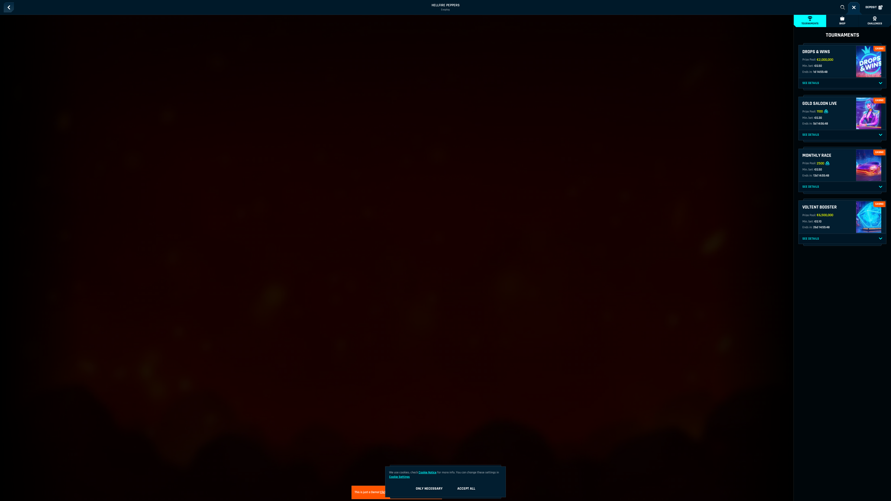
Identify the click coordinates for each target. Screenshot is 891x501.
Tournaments (809, 23)
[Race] (854, 7)
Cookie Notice (427, 472)
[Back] (9, 7)
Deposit (871, 7)
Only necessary (429, 488)
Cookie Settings (399, 477)
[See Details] (880, 83)
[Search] (843, 7)
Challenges (875, 23)
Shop (842, 23)
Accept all (466, 488)
